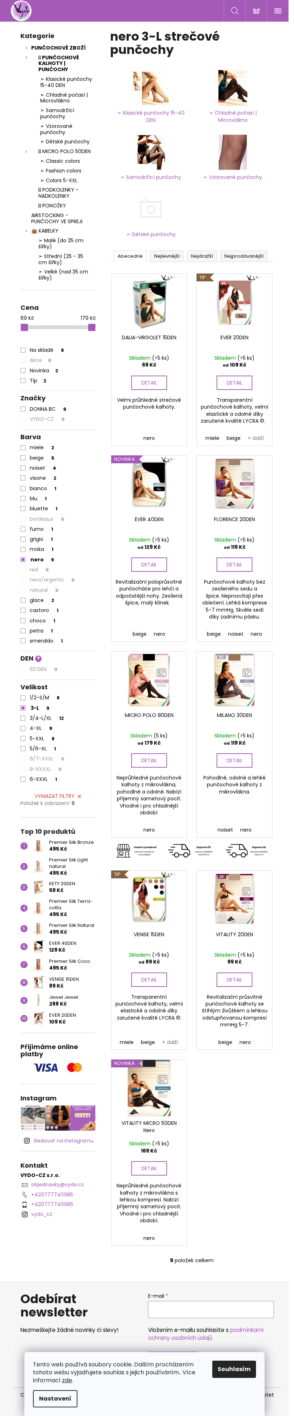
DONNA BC (48, 409)
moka (41, 549)
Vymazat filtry (55, 796)
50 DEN (43, 669)
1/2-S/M (45, 697)
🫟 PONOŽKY (52, 205)
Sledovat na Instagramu (63, 1140)
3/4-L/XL (47, 718)
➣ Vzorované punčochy (56, 129)
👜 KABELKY (44, 230)
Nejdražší (202, 256)
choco (42, 620)
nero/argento (52, 579)
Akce (40, 360)
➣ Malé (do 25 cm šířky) (61, 243)
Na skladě (47, 350)
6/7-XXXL (47, 758)
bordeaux (47, 519)
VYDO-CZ (47, 419)
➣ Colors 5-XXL (58, 180)
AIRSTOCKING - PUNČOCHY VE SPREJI (56, 218)
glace (42, 600)
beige (42, 457)
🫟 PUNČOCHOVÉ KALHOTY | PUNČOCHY (58, 63)
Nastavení (55, 1398)
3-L (39, 708)
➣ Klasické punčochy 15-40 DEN (66, 82)
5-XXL (42, 738)
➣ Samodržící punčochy (57, 113)
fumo (41, 529)
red (39, 569)
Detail (149, 382)
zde (67, 1380)
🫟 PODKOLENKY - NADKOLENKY (58, 192)
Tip (38, 380)
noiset (43, 468)
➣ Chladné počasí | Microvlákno (64, 98)
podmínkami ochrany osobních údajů (206, 1334)
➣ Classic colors (60, 161)
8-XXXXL (46, 769)
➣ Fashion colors (60, 170)
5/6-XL (43, 748)
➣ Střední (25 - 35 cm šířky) (60, 259)
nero (42, 559)
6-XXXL (43, 779)
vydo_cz (41, 1214)
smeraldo (46, 640)
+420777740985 (52, 1194)
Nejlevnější (167, 256)
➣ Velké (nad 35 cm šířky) (63, 274)
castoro (44, 610)
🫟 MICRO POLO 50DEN (64, 151)
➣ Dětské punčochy (65, 141)
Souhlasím (234, 1369)
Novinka (44, 370)
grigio (41, 539)
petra (41, 630)
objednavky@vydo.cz (57, 1184)
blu (38, 498)
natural (44, 590)
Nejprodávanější (244, 256)
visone (43, 478)
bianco (43, 488)
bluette (43, 508)
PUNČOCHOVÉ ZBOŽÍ (58, 47)
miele (42, 447)
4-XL (41, 728)
